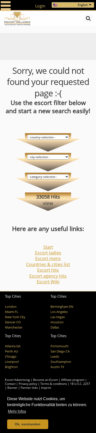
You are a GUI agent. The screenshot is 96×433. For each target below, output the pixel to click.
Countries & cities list (48, 264)
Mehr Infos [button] (17, 411)
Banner (12, 388)
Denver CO (13, 322)
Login (40, 6)
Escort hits (48, 270)
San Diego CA (60, 351)
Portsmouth (59, 346)
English (83, 5)
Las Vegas (57, 317)
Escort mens (48, 258)
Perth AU (11, 351)
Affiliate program (72, 380)
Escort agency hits (48, 276)
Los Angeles (59, 312)
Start (48, 247)
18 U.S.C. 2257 (80, 384)
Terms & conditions (53, 384)
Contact (10, 384)
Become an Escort (45, 380)
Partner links (29, 388)
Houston (57, 322)
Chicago (10, 356)
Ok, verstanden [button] (27, 424)
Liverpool (12, 362)
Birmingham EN (61, 307)
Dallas (54, 327)
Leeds (54, 356)
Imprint (46, 388)
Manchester (13, 327)
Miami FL (11, 312)
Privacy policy (28, 384)
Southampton (60, 362)
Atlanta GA (12, 346)
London (10, 307)
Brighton (11, 367)
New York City (15, 317)
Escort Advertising (17, 380)
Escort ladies (48, 253)
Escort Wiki (48, 282)
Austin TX (57, 367)
